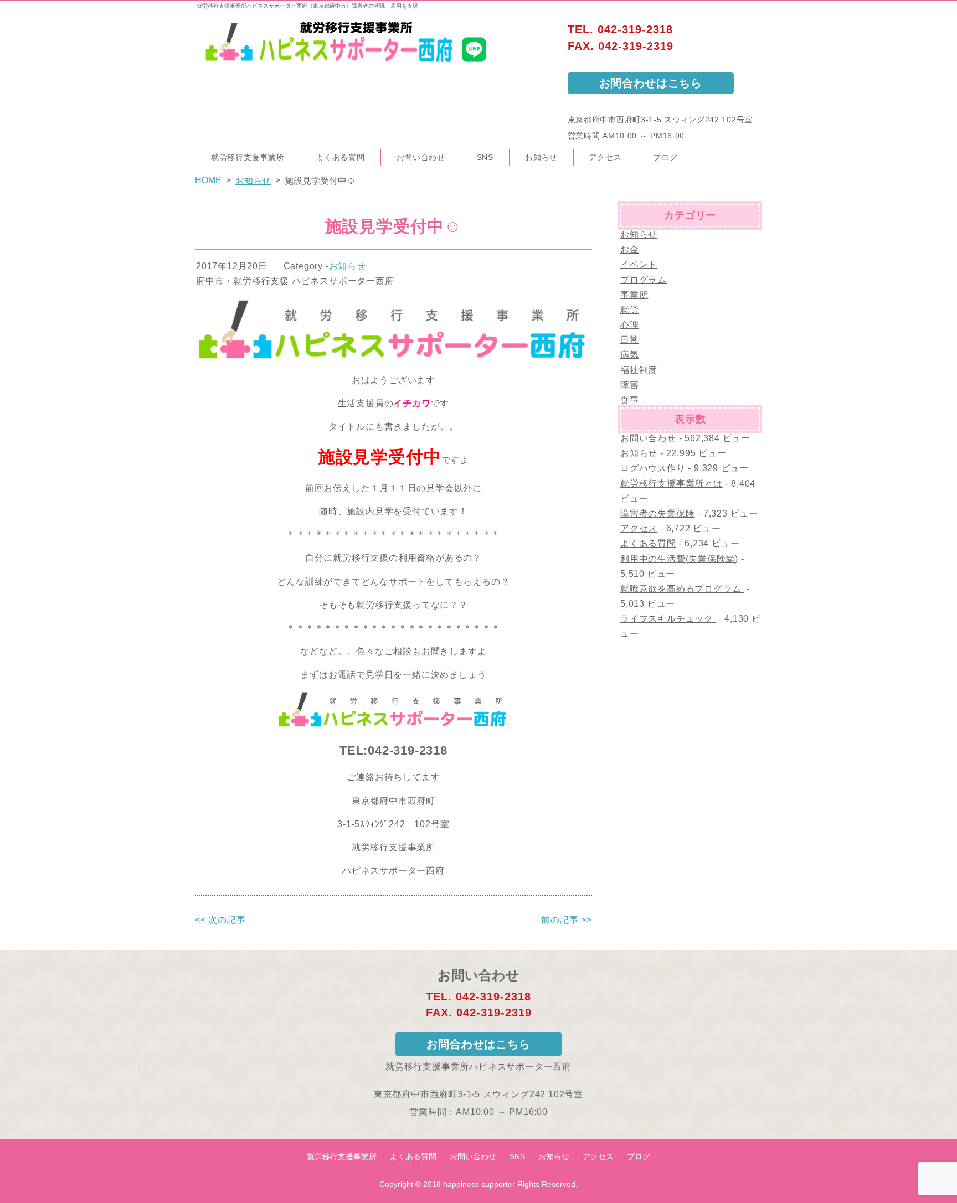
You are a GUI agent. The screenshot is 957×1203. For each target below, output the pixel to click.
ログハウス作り (653, 468)
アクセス (605, 157)
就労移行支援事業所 (247, 157)
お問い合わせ (421, 157)
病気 (629, 354)
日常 (629, 339)
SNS (485, 157)
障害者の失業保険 (657, 513)
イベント (638, 264)
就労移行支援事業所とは (671, 483)
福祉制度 (638, 370)
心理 (629, 324)
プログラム (643, 280)
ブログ (665, 157)
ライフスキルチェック (668, 618)
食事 (629, 400)
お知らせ (541, 157)
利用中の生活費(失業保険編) (679, 559)
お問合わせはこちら (650, 83)
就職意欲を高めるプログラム (682, 588)
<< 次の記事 (220, 920)
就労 (629, 309)
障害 (629, 385)
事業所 (634, 295)
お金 (629, 249)
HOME (208, 180)
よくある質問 (340, 157)
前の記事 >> (566, 920)
